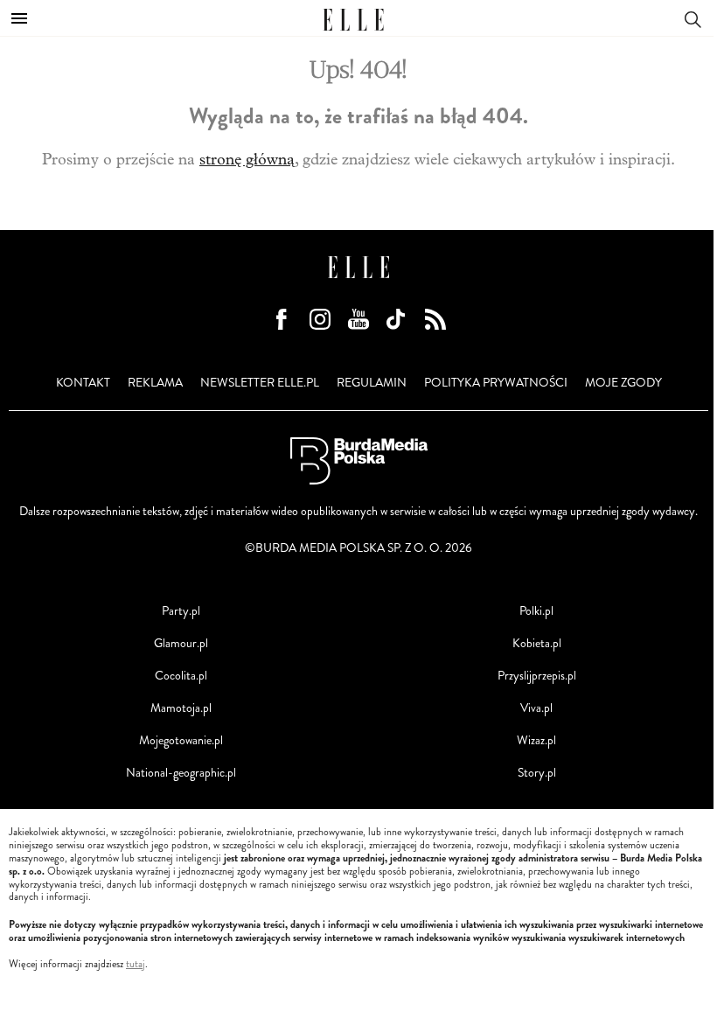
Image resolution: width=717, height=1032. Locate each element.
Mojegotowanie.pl (181, 740)
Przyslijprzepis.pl (537, 675)
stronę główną (247, 159)
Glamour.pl (181, 643)
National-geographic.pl (181, 772)
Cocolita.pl (181, 675)
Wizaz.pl (536, 740)
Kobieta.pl (536, 643)
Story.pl (537, 772)
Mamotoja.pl (181, 708)
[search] (692, 18)
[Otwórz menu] (19, 18)
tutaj (135, 965)
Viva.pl (536, 708)
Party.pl (181, 611)
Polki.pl (536, 611)
